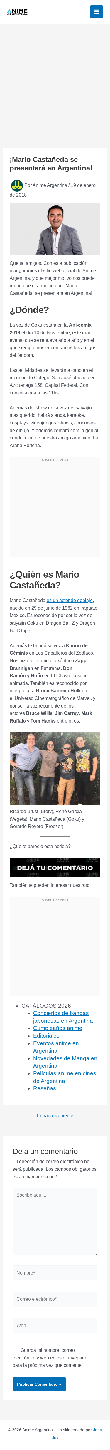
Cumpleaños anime (57, 1028)
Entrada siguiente (55, 1115)
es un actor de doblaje (70, 600)
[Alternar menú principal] (96, 11)
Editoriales (46, 1036)
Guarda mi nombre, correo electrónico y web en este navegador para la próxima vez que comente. (51, 1358)
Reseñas (44, 1088)
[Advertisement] (55, 81)
